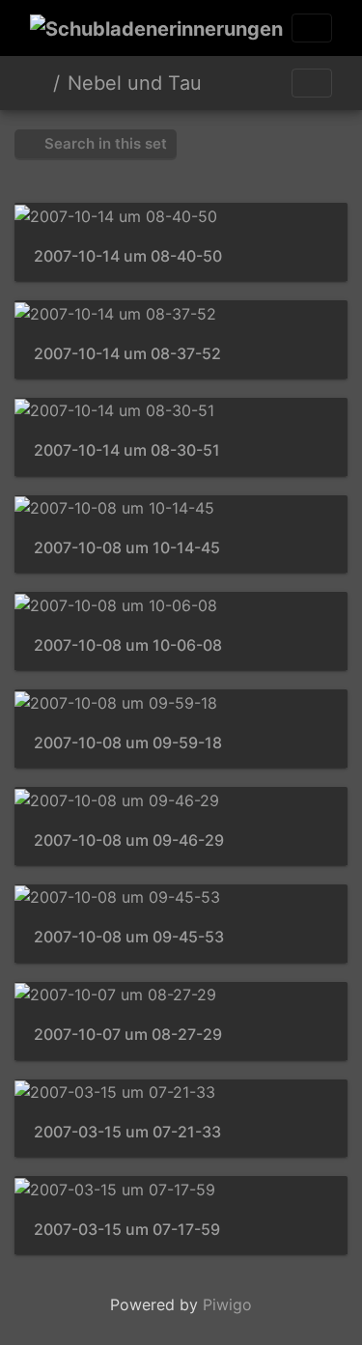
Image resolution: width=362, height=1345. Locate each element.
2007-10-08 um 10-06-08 (128, 645)
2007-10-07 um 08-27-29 (128, 1034)
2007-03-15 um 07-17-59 (127, 1229)
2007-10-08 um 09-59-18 (128, 743)
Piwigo (227, 1304)
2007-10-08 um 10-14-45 (127, 548)
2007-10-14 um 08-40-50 (128, 256)
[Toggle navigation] (312, 28)
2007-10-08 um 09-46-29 (129, 840)
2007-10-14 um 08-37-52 (127, 354)
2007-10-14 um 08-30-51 (127, 450)
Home (37, 83)
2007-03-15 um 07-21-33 (127, 1132)
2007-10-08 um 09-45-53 (129, 937)
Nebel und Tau (135, 83)
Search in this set (104, 143)
